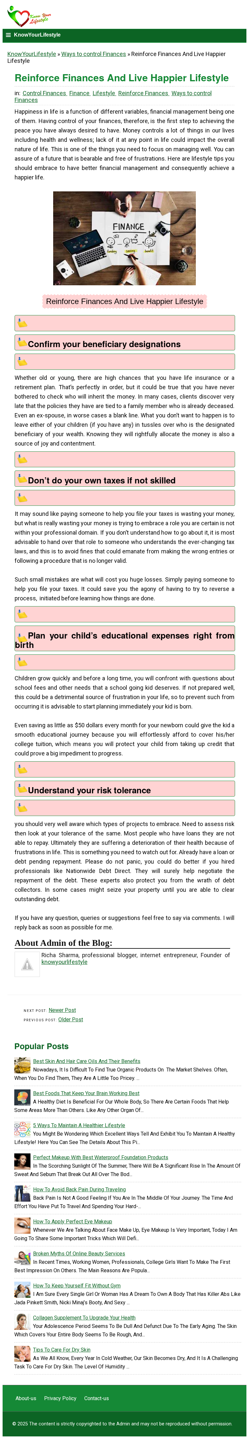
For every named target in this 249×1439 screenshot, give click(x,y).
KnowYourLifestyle (31, 54)
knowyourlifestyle (65, 961)
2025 (23, 1424)
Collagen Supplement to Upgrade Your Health (84, 1318)
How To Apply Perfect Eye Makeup (72, 1221)
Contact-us (96, 1398)
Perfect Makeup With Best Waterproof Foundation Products (100, 1157)
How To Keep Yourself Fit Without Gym (77, 1286)
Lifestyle (104, 93)
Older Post (70, 1019)
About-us (27, 1398)
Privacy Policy (61, 1398)
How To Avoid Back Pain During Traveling (79, 1189)
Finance (80, 93)
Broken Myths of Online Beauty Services (79, 1254)
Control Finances (45, 93)
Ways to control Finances (93, 54)
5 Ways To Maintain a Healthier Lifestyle (79, 1125)
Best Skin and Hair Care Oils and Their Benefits (86, 1061)
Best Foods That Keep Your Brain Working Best (86, 1093)
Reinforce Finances (144, 93)
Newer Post (62, 1010)
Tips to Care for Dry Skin (61, 1350)
